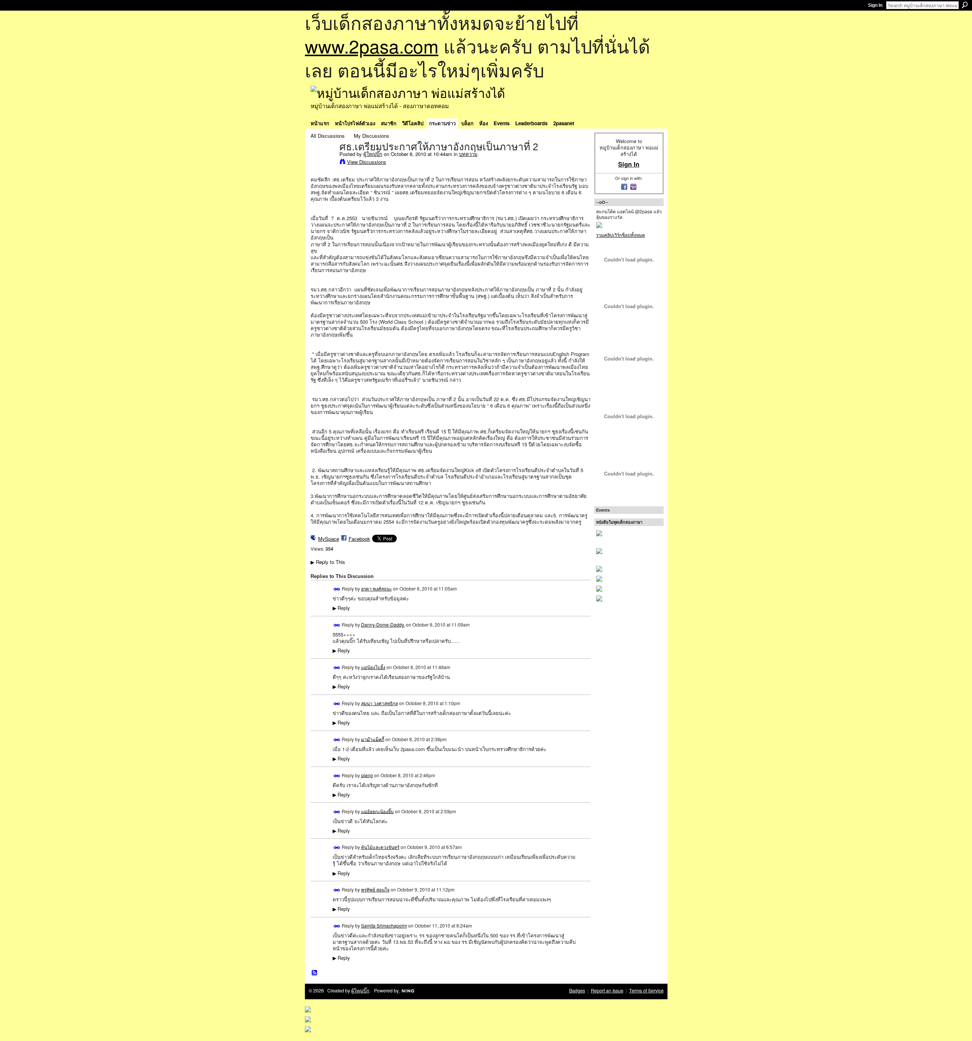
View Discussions (366, 161)
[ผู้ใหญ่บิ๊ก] (323, 163)
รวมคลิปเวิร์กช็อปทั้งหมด (620, 235)
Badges (577, 990)
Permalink (337, 589)
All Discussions (328, 135)
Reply (341, 608)
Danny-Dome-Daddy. (383, 624)
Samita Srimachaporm (384, 925)
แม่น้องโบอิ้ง (373, 667)
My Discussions (371, 135)
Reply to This (328, 561)
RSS (314, 973)
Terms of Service (646, 990)
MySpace (328, 538)
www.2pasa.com (372, 46)
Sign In (875, 5)
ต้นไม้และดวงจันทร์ (380, 847)
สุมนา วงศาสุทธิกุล (379, 703)
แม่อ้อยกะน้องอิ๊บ (377, 811)
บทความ (468, 153)
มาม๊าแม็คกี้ (372, 738)
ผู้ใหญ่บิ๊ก (372, 153)
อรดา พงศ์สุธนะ (376, 588)
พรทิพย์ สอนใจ (375, 889)
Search (965, 5)
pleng (367, 775)
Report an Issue (607, 990)
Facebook (359, 538)
